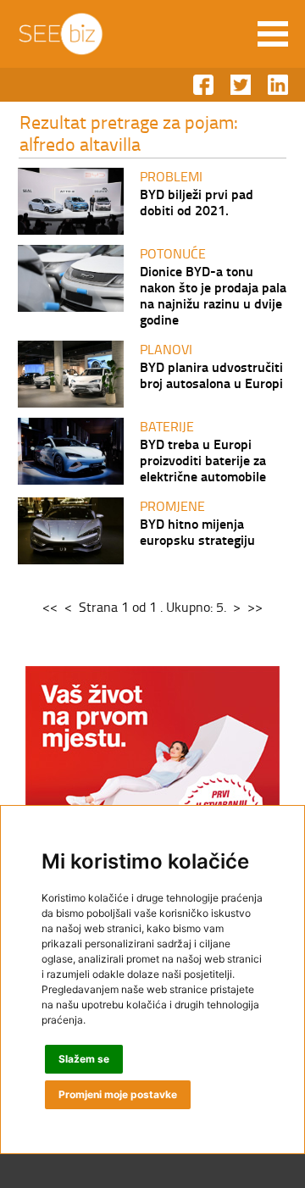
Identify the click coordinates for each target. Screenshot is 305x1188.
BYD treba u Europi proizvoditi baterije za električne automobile (203, 460)
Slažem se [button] (83, 1058)
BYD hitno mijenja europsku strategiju (197, 531)
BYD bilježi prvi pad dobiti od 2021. (196, 201)
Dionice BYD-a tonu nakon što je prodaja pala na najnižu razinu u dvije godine (213, 295)
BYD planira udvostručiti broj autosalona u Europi (211, 374)
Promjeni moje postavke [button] (117, 1094)
